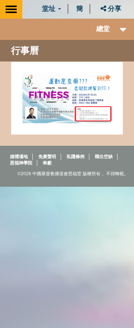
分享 (113, 8)
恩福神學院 (21, 162)
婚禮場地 (19, 156)
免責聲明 (47, 156)
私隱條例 (75, 156)
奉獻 (47, 162)
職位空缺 (104, 156)
